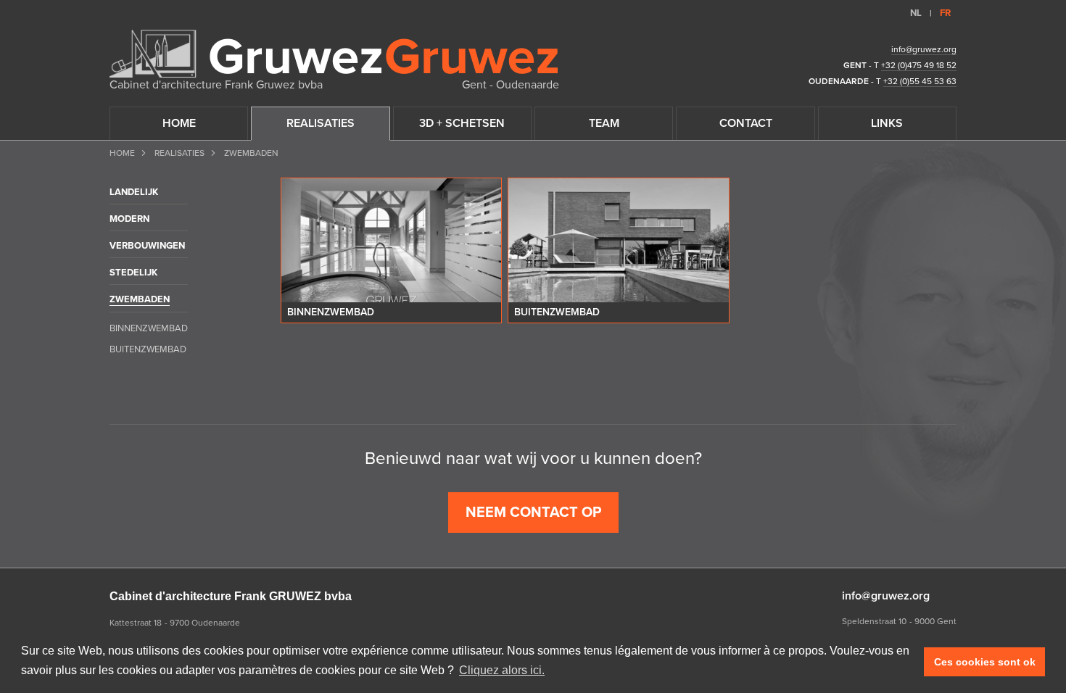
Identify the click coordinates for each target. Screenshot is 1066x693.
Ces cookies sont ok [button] (985, 662)
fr (945, 13)
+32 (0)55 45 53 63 (919, 81)
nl (916, 13)
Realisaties (179, 153)
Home (122, 153)
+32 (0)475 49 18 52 (918, 65)
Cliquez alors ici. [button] (502, 670)
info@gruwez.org (923, 49)
